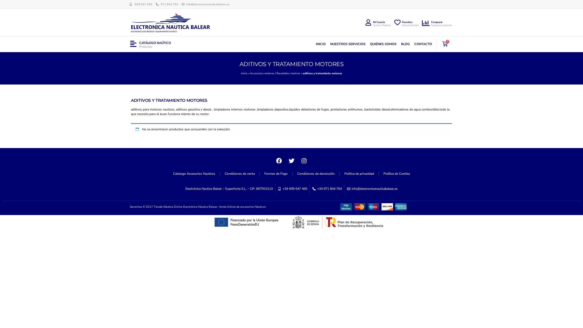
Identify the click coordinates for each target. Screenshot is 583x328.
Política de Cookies (397, 174)
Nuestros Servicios (348, 44)
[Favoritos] (397, 22)
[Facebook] (279, 160)
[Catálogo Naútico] (133, 44)
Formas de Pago (276, 174)
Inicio (321, 44)
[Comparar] (426, 23)
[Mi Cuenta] (368, 22)
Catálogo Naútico (155, 43)
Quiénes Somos (383, 44)
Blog (405, 44)
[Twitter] (291, 160)
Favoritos (407, 22)
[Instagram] (304, 160)
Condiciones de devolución (316, 174)
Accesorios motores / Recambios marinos (275, 73)
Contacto (423, 44)
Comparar (436, 22)
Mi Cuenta (379, 22)
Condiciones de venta (240, 174)
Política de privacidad (359, 174)
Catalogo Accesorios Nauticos (194, 174)
